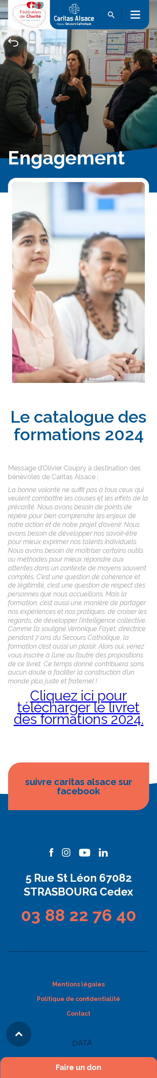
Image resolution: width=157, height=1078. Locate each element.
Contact (78, 1013)
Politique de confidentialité (78, 999)
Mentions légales (78, 984)
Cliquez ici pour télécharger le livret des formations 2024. (79, 707)
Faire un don (78, 1067)
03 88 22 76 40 (78, 915)
